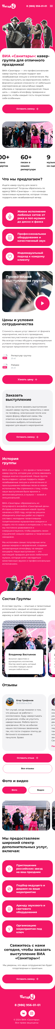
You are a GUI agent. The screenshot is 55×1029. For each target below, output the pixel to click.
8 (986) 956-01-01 (36, 6)
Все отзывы (27, 768)
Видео (40, 790)
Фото (14, 790)
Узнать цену (25, 379)
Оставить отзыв (25, 758)
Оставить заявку (25, 108)
